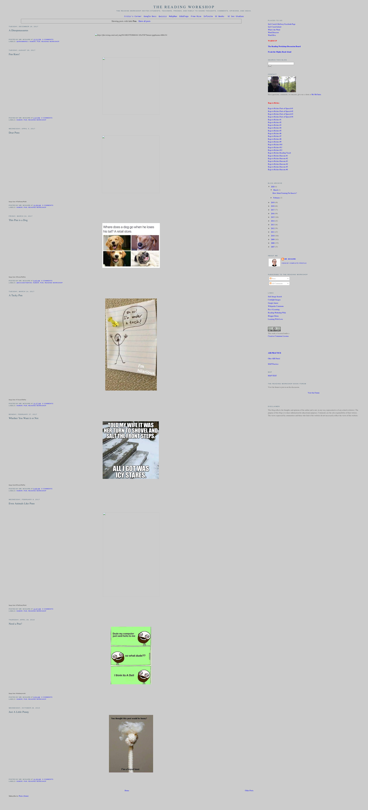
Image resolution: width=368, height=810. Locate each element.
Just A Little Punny (19, 711)
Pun (38, 41)
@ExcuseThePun (24, 283)
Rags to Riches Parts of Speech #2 (280, 111)
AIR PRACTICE (274, 353)
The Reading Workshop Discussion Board (284, 46)
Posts (273, 278)
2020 (273, 186)
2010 (273, 235)
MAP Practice (273, 364)
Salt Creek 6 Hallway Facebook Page (281, 24)
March (275, 190)
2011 (273, 232)
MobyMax (173, 16)
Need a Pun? (15, 623)
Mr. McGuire (316, 94)
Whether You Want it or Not (23, 418)
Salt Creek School (274, 26)
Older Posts (249, 790)
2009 (273, 239)
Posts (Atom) (23, 796)
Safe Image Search (275, 296)
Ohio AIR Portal (274, 358)
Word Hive (272, 35)
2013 (273, 224)
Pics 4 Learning (273, 309)
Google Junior (273, 303)
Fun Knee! (14, 54)
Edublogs (184, 16)
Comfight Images (274, 299)
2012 (273, 228)
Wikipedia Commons (276, 306)
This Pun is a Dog (18, 220)
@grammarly (22, 41)
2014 (273, 221)
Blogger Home (273, 316)
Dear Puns (14, 132)
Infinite (208, 16)
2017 (273, 209)
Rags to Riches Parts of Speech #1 (280, 108)
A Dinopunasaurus (18, 30)
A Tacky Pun (15, 295)
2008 (273, 243)
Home (127, 790)
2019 (273, 202)
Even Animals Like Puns (22, 503)
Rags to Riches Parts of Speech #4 (280, 116)
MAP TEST (272, 375)
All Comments (277, 283)
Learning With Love (275, 319)
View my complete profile (294, 263)
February (276, 197)
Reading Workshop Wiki (277, 312)
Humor (33, 41)
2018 (273, 206)
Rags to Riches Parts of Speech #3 (280, 114)
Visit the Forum (313, 392)
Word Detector (273, 32)
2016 (273, 213)
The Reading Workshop (184, 6)
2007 (273, 246)
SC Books (219, 16)
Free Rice (196, 16)
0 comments (47, 39)
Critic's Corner (132, 16)
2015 (273, 217)
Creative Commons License (278, 336)
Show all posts (144, 21)
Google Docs (150, 16)
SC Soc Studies (236, 16)
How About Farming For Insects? (285, 193)
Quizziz (163, 16)
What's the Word (274, 29)
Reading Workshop (50, 41)
